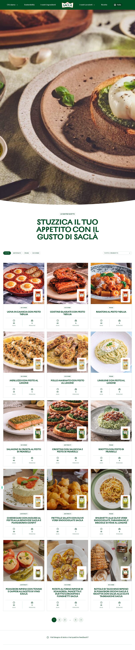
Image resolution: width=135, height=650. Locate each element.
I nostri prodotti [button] (85, 5)
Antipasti (17, 253)
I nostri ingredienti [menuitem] (48, 5)
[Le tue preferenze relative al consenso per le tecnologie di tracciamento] (2, 487)
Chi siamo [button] (11, 5)
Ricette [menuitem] (104, 5)
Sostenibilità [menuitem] (29, 5)
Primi (27, 253)
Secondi (35, 253)
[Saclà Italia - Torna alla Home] (67, 5)
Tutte (6, 253)
